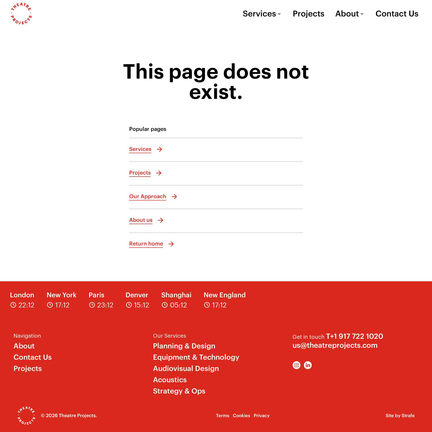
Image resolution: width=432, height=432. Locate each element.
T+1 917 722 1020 (354, 336)
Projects (308, 13)
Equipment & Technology (196, 357)
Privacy (262, 415)
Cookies (241, 415)
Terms (222, 415)
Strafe (408, 415)
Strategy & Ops (179, 391)
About (347, 13)
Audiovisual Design (186, 368)
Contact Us (397, 13)
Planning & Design (184, 345)
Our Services (169, 335)
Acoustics (170, 379)
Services (259, 13)
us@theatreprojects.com (335, 345)
